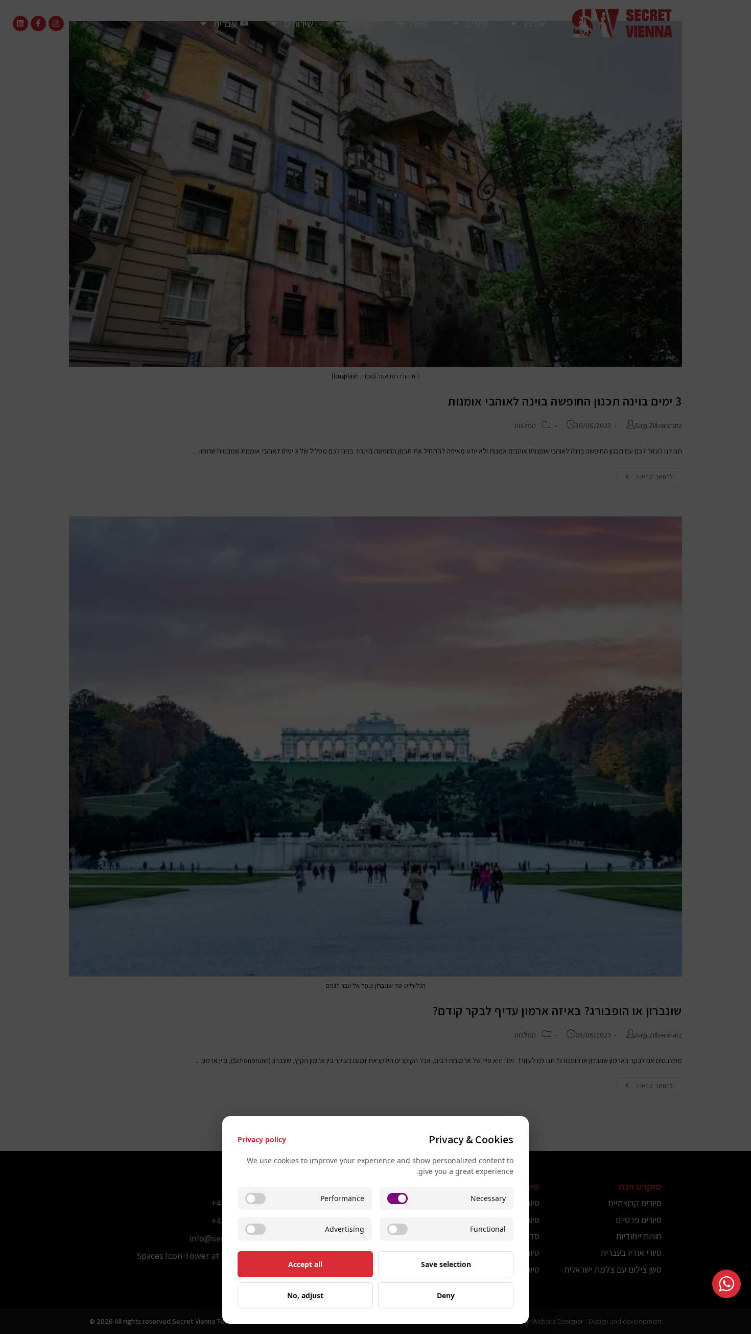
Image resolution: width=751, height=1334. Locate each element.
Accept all (305, 1264)
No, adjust (305, 1295)
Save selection (446, 1264)
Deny (446, 1295)
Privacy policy (262, 1139)
